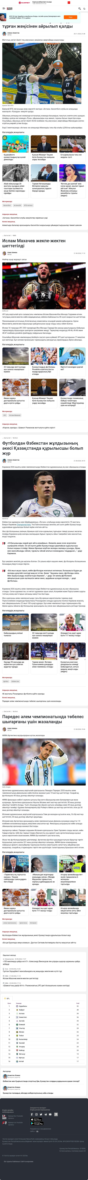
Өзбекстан (15, 681)
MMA (14, 235)
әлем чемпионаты (9, 923)
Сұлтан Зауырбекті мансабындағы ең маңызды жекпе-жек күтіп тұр (32, 971)
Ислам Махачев (14, 415)
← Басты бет (6, 235)
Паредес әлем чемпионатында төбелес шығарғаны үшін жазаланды (31, 701)
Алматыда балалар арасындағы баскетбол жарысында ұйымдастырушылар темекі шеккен (42, 225)
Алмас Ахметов (13, 33)
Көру (70, 17)
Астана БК (17, 205)
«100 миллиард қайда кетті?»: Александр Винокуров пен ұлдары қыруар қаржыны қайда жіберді (41, 962)
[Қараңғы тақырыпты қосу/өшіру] (84, 9)
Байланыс (16, 1161)
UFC (4, 415)
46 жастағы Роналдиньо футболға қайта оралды (23, 694)
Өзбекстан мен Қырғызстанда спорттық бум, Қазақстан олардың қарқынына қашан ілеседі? (41, 1081)
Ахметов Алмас (13, 1075)
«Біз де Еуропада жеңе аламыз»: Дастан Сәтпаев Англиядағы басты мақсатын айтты (39, 943)
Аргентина (23, 923)
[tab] (7, 998)
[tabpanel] (43, 1033)
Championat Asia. (24, 524)
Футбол (15, 438)
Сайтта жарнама (27, 1161)
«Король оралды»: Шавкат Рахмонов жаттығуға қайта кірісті (28, 428)
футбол (5, 681)
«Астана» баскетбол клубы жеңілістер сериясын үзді (25, 218)
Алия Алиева (12, 252)
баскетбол (7, 205)
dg (37, 1131)
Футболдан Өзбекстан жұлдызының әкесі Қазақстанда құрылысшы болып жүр (36, 935)
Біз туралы (8, 1161)
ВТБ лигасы (28, 205)
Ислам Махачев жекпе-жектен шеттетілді (20, 978)
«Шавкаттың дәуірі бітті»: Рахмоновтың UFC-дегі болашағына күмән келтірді (36, 985)
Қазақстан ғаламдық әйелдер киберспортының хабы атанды (28, 1093)
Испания (33, 923)
